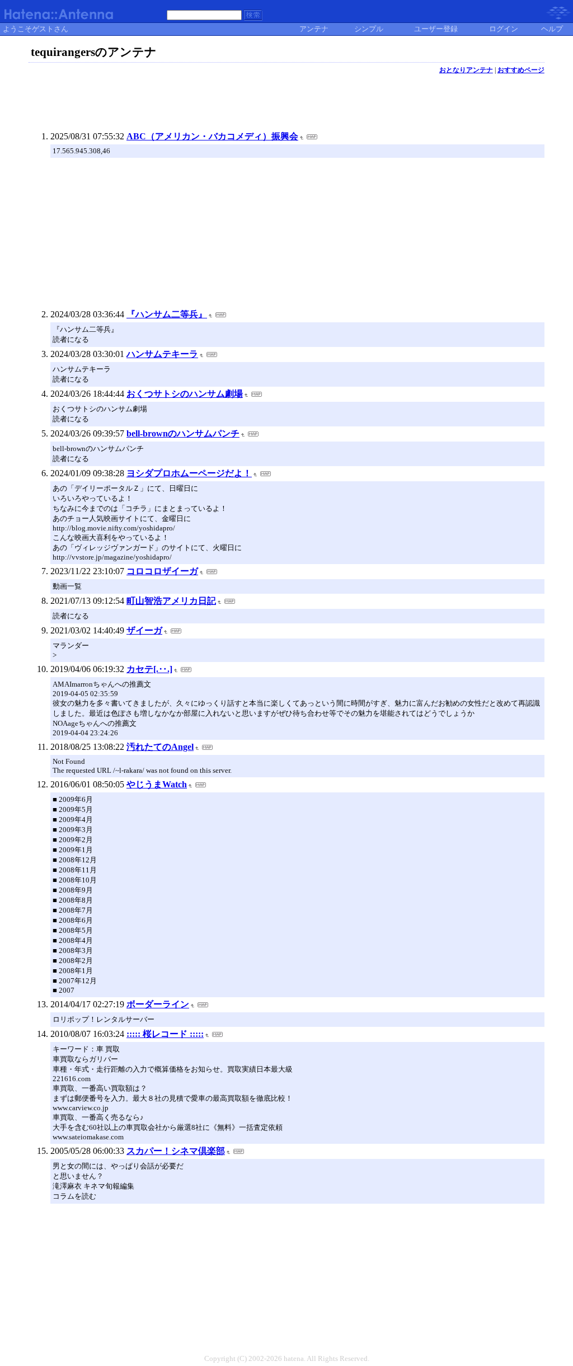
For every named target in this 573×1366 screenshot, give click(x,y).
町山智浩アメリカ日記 (171, 600)
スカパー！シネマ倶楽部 (175, 1151)
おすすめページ (520, 70)
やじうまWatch (156, 784)
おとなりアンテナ (466, 70)
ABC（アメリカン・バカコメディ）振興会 (212, 136)
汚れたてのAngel (160, 747)
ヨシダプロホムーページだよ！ (189, 473)
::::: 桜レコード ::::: (165, 1034)
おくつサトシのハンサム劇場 (184, 393)
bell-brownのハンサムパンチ (182, 433)
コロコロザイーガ (162, 571)
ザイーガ (144, 630)
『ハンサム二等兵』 (166, 314)
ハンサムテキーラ (162, 354)
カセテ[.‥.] (149, 669)
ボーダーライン (157, 1004)
